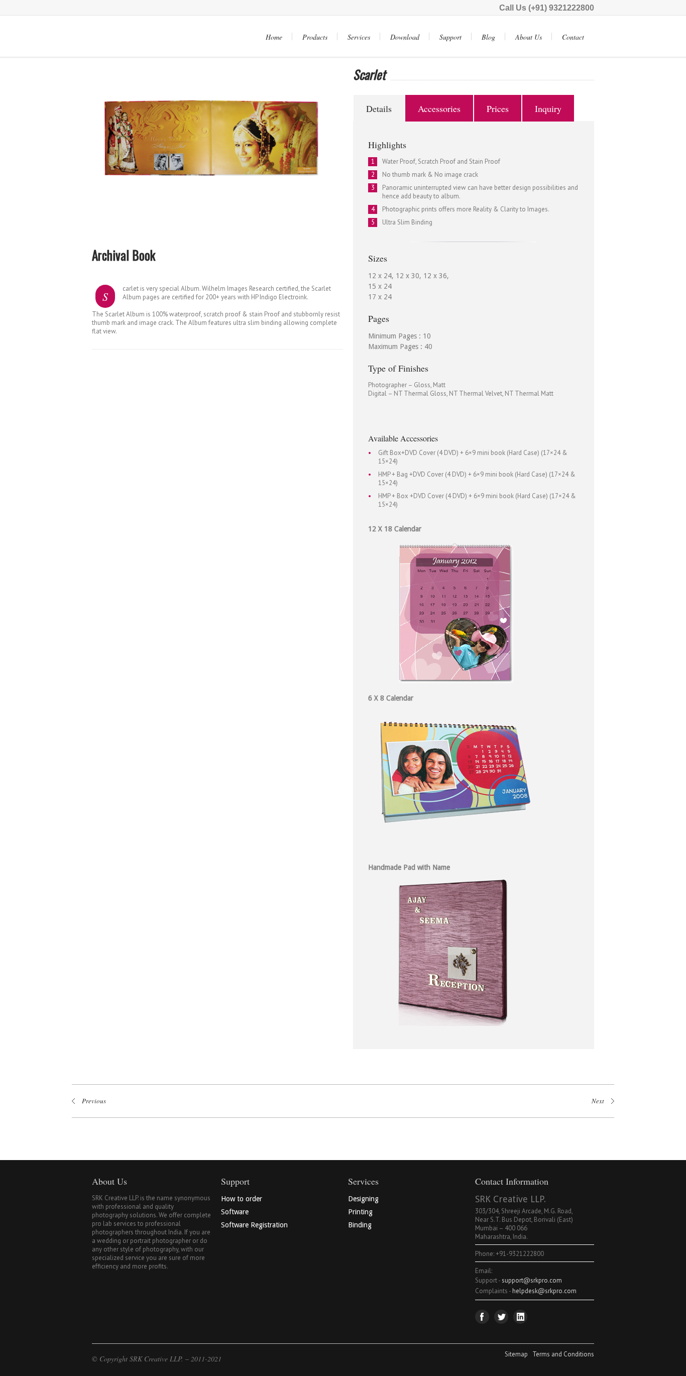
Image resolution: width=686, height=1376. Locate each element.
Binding (360, 1225)
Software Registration (254, 1225)
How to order (241, 1199)
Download (404, 37)
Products (314, 37)
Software (235, 1212)
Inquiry (548, 108)
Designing (363, 1199)
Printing (360, 1212)
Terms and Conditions (563, 1354)
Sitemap (516, 1354)
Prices (498, 108)
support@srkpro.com (532, 1280)
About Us (528, 37)
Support (450, 37)
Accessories (439, 108)
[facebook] (482, 1317)
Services (359, 37)
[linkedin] (520, 1317)
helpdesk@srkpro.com (544, 1291)
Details (379, 108)
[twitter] (501, 1317)
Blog (488, 37)
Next (356, 148)
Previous (68, 148)
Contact (573, 37)
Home (274, 37)
